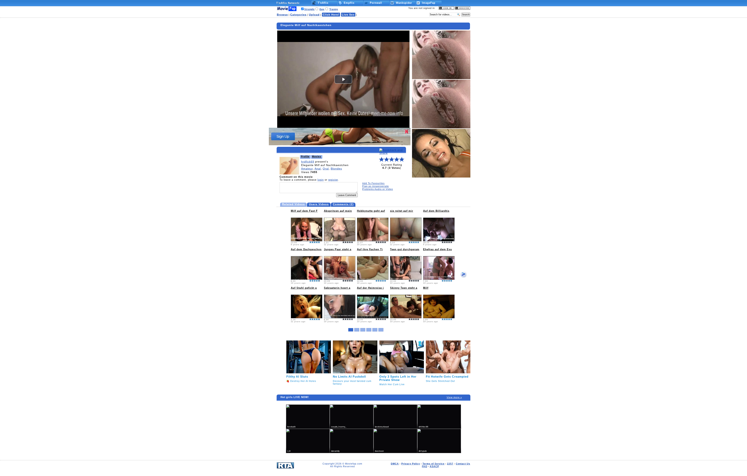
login (320, 179)
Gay (321, 9)
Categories (298, 14)
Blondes (336, 168)
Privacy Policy (410, 463)
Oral (326, 168)
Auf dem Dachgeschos (306, 249)
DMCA (395, 463)
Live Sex (348, 14)
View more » (454, 397)
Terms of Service (434, 463)
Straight (309, 9)
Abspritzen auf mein (338, 210)
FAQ (424, 466)
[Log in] (446, 9)
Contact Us (463, 463)
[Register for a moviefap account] (462, 9)
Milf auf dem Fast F (304, 210)
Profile (305, 156)
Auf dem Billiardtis (436, 210)
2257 (450, 463)
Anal (318, 168)
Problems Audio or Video (377, 189)
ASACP (434, 466)
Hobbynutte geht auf (371, 210)
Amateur (307, 168)
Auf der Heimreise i (370, 287)
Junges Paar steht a (337, 249)
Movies (316, 156)
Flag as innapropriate (375, 186)
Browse (282, 14)
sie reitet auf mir (401, 210)
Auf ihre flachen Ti (370, 249)
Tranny (333, 9)
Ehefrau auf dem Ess (437, 249)
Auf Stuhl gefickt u (304, 287)
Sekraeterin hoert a (337, 287)
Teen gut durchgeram (404, 249)
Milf (425, 287)
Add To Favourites (373, 183)
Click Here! (331, 14)
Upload (314, 14)
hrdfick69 (307, 161)
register (333, 179)
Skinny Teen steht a (403, 287)
